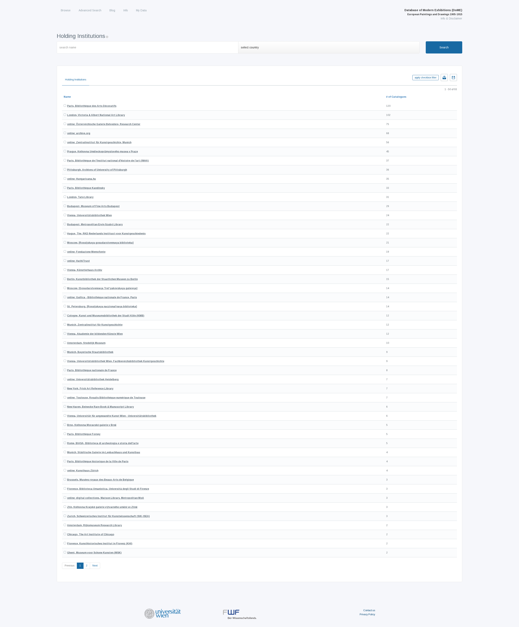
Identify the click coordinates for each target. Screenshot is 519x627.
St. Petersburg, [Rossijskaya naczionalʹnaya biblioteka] (102, 306)
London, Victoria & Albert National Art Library (96, 115)
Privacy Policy (367, 614)
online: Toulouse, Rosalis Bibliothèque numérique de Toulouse (106, 397)
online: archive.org (78, 133)
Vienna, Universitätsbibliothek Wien (89, 215)
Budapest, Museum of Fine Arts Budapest (93, 206)
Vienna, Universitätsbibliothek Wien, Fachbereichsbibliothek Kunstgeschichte (115, 361)
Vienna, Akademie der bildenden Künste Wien (95, 333)
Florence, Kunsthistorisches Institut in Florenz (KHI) (99, 543)
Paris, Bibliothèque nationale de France (92, 370)
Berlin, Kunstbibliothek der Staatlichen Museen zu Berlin (102, 279)
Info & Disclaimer (451, 18)
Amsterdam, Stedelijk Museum (86, 343)
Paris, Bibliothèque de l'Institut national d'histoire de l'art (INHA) (108, 160)
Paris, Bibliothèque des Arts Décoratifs (91, 106)
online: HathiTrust (78, 261)
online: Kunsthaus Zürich (82, 470)
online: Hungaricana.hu (81, 178)
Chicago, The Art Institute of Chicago (90, 534)
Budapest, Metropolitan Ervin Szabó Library (95, 224)
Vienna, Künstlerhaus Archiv (84, 270)
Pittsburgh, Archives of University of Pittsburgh (97, 169)
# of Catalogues (396, 96)
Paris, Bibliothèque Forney (83, 434)
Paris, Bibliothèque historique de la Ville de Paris (97, 461)
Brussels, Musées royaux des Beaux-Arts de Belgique (100, 479)
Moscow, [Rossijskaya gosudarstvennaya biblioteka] (100, 242)
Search (444, 47)
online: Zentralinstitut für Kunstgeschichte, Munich (99, 142)
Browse (66, 10)
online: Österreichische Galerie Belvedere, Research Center (103, 124)
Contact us (369, 610)
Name (67, 96)
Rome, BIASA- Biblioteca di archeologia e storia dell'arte (102, 443)
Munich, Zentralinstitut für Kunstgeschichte (94, 324)
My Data (141, 10)
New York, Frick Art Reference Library (90, 388)
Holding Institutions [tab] (75, 79)
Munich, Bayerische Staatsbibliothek (90, 352)
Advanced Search (90, 10)
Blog (112, 10)
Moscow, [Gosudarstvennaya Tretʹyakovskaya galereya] (102, 288)
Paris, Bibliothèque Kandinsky (86, 188)
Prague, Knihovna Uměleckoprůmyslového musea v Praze (102, 151)
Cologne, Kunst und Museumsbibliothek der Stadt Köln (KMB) (105, 315)
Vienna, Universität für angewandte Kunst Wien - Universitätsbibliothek (111, 415)
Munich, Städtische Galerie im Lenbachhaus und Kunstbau (103, 452)
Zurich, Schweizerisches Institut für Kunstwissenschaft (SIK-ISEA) (108, 516)
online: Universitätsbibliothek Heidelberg (93, 379)
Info (125, 10)
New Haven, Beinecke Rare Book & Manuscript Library (100, 406)
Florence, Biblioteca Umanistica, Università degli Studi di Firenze (108, 488)
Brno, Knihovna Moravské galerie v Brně (91, 425)
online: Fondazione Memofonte (86, 251)
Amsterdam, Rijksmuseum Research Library (94, 525)
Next (95, 565)
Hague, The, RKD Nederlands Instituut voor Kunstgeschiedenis (106, 233)
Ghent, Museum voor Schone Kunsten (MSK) (94, 552)
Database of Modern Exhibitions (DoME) (433, 12)
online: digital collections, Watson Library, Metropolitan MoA (105, 498)
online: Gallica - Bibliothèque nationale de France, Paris (102, 297)
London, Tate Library (80, 197)
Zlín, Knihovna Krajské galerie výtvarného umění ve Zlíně (102, 507)
